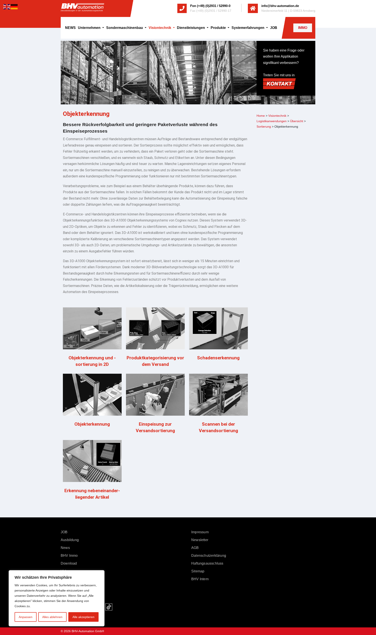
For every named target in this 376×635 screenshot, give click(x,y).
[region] (56, 598)
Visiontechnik (160, 28)
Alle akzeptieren (83, 617)
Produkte (219, 28)
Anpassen (25, 617)
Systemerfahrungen (248, 28)
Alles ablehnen (52, 617)
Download (69, 563)
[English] (7, 6)
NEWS (70, 28)
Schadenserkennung (218, 357)
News (65, 548)
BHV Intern (200, 579)
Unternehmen (89, 28)
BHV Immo (69, 555)
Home (261, 115)
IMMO (302, 28)
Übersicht (296, 121)
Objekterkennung (92, 424)
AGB (195, 548)
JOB (273, 28)
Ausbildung (70, 540)
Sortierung (264, 126)
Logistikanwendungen (272, 121)
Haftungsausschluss (207, 563)
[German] (14, 6)
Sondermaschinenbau (125, 28)
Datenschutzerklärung (208, 555)
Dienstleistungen (191, 28)
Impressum (200, 532)
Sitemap (197, 571)
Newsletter (199, 540)
